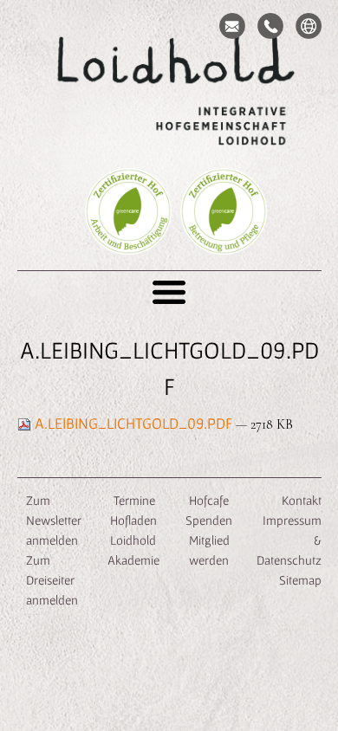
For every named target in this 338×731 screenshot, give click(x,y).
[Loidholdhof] (169, 92)
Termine (133, 500)
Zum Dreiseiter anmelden (52, 580)
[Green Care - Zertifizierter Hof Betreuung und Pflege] (223, 237)
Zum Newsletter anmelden (53, 520)
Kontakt (302, 500)
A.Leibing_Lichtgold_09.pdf (133, 423)
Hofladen (133, 520)
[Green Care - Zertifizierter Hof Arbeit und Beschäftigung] (128, 237)
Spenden (208, 520)
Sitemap (300, 580)
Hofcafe (209, 500)
